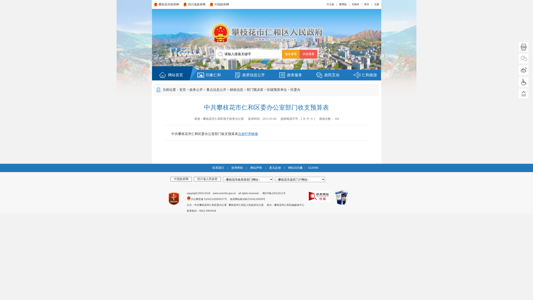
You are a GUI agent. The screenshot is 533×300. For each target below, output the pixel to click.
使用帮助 (237, 167)
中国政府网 (221, 4)
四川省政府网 (196, 4)
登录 (366, 4)
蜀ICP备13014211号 (274, 193)
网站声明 (256, 167)
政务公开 (196, 89)
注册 (376, 4)
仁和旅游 (369, 75)
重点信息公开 (216, 89)
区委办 (295, 89)
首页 (182, 89)
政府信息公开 (253, 75)
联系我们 (218, 167)
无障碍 (355, 4)
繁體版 (343, 4)
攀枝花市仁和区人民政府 (266, 33)
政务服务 (294, 75)
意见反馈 (275, 167)
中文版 (330, 4)
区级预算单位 (277, 89)
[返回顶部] (524, 94)
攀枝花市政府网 (169, 4)
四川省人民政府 (207, 179)
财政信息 (236, 89)
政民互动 (331, 75)
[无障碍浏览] (524, 82)
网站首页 (175, 75)
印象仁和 (213, 75)
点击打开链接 (248, 134)
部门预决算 (255, 89)
